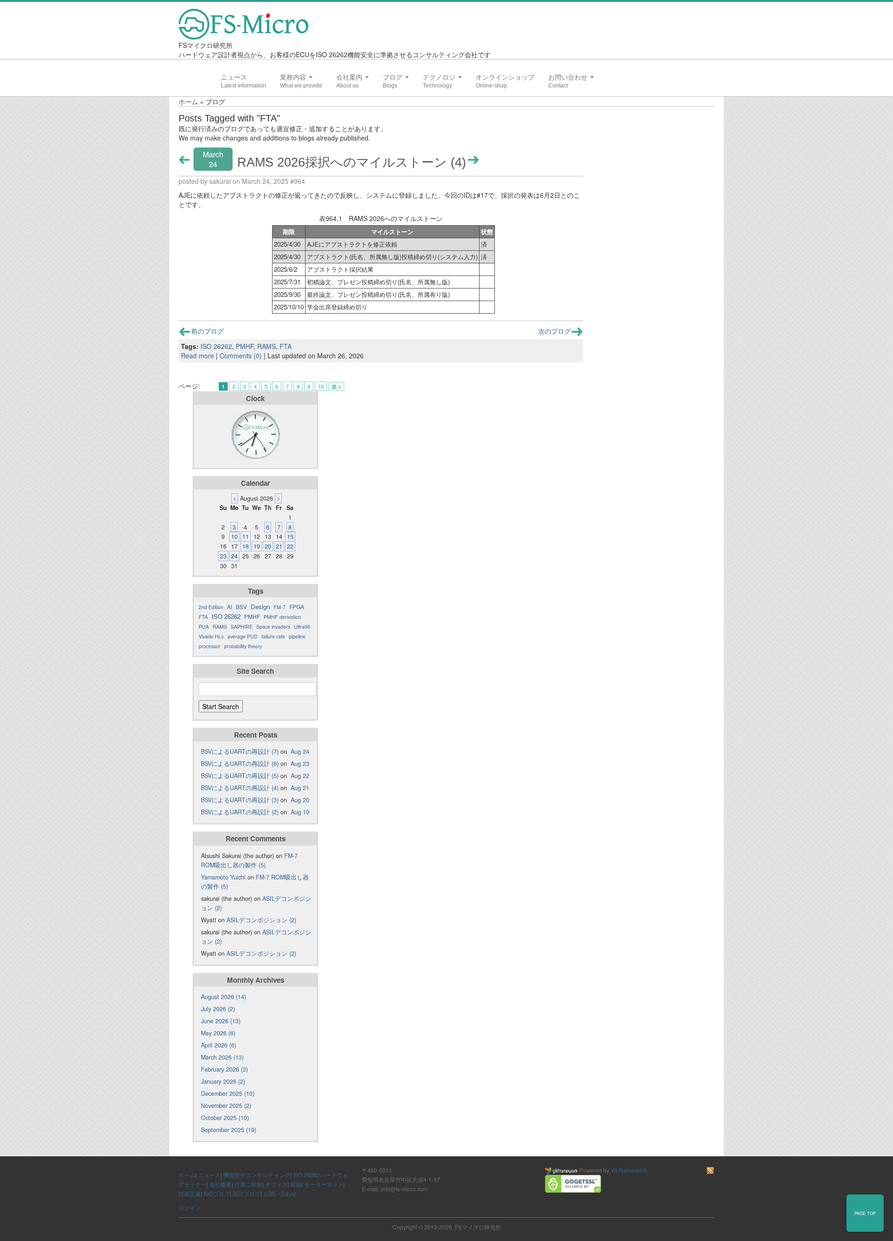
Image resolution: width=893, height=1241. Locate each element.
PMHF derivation (282, 616)
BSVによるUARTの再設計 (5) (240, 775)
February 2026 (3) (224, 1069)
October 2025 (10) (225, 1118)
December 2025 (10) (227, 1093)
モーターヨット (323, 1184)
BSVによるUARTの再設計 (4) (240, 788)
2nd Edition (211, 607)
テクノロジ (440, 77)
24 (234, 556)
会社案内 (350, 77)
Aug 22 (300, 775)
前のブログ (207, 330)
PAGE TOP (865, 1213)
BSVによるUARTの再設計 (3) (240, 800)
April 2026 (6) (218, 1045)
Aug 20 (300, 800)
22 (290, 546)
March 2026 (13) (222, 1057)
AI (229, 606)
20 (268, 546)
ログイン (190, 1207)
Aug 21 (300, 788)
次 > (336, 386)
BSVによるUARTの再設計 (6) (240, 763)
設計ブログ (246, 1193)
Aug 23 (300, 763)
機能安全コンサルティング (256, 1175)
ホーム (188, 101)
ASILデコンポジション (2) (261, 920)
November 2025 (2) (226, 1105)
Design (260, 606)
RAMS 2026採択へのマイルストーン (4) (351, 162)
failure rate (273, 636)
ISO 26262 (216, 346)
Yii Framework (629, 1170)
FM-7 (279, 607)
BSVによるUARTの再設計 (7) (240, 751)
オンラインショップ (505, 77)
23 (223, 556)
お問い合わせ (568, 77)
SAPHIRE (242, 626)
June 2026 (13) (220, 1021)
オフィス (276, 1184)
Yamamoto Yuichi (223, 877)
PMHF (244, 346)
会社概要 (220, 1184)
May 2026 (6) (218, 1033)
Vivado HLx (211, 636)
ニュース (234, 77)
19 (256, 546)
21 (279, 546)
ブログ (393, 77)
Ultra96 (302, 626)
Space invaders (273, 626)
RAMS (266, 346)
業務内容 (294, 77)
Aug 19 (300, 812)
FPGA (296, 606)
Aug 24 (300, 751)
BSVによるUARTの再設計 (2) (240, 812)
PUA (204, 626)
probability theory (243, 646)
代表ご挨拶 (248, 1184)
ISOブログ (217, 1193)
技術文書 (190, 1193)
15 (290, 536)
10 (321, 386)
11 (245, 536)
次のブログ (554, 330)
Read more (197, 355)
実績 (295, 1184)
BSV (241, 606)
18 (245, 546)
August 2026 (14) (223, 997)
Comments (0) (241, 355)
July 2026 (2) (218, 1009)
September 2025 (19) (228, 1130)
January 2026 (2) (223, 1081)
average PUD (242, 636)
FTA (286, 346)
